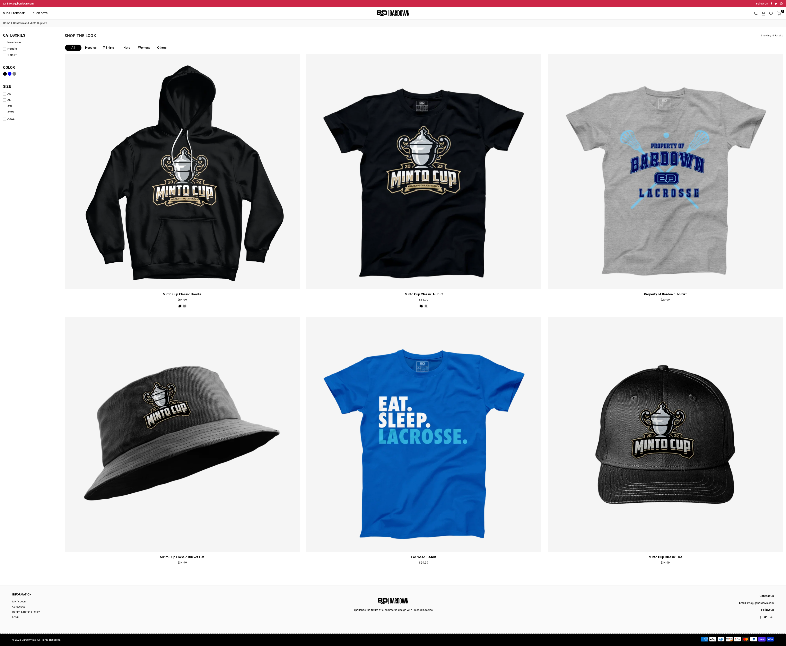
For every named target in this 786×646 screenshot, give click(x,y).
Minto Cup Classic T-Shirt (424, 294)
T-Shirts (108, 48)
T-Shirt (12, 55)
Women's (144, 48)
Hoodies (91, 48)
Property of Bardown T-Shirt (665, 294)
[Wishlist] (771, 13)
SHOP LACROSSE (14, 13)
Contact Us (19, 606)
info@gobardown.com (20, 3)
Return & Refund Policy (26, 611)
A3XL (11, 118)
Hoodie (12, 48)
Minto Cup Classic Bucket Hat (182, 557)
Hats (126, 48)
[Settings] (763, 13)
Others (162, 48)
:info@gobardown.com (760, 602)
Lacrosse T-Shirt (423, 557)
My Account (19, 601)
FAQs (15, 616)
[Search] (756, 13)
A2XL (11, 112)
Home (6, 23)
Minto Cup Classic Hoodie (182, 294)
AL (9, 99)
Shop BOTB (40, 13)
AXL (10, 106)
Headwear (14, 42)
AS (9, 93)
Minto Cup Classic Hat (665, 557)
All (73, 48)
